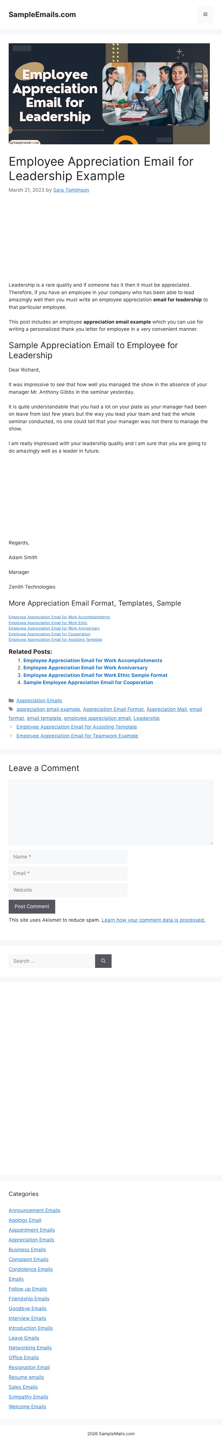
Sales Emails (23, 1387)
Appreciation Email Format (113, 709)
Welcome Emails (27, 1407)
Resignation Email (29, 1367)
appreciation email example (48, 709)
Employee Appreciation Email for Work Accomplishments (59, 617)
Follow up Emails (28, 1289)
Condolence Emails (31, 1269)
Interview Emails (27, 1318)
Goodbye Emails (28, 1308)
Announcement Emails (34, 1210)
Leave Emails (24, 1338)
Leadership (147, 718)
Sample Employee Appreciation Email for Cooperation (88, 682)
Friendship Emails (29, 1299)
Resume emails (26, 1377)
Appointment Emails (32, 1230)
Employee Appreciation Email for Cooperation (49, 634)
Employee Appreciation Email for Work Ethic (48, 622)
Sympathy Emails (28, 1397)
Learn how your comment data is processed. (154, 920)
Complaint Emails (29, 1259)
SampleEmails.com (42, 14)
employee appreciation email (97, 718)
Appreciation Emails (39, 700)
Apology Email (25, 1220)
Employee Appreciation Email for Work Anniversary (54, 628)
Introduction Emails (31, 1328)
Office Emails (24, 1357)
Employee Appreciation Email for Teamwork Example (77, 736)
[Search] (103, 961)
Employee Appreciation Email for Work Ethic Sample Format (95, 675)
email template (44, 718)
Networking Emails (30, 1348)
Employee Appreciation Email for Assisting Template (55, 639)
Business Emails (27, 1249)
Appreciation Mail (167, 709)
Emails (16, 1279)
